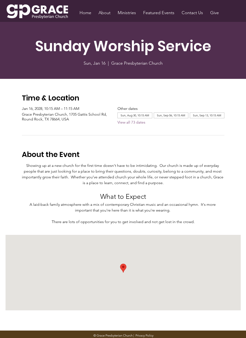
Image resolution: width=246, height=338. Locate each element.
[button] (104, 13)
